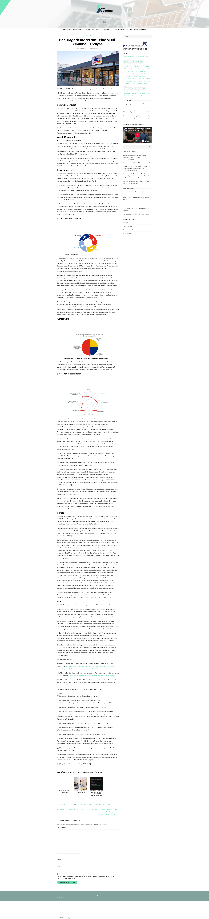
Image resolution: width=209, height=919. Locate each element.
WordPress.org (127, 233)
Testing (149, 93)
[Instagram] (104, 22)
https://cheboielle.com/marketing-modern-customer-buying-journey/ (92, 676)
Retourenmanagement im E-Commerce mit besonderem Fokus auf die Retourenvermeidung (134, 157)
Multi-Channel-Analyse (130, 78)
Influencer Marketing (141, 71)
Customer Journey (144, 64)
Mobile (135, 76)
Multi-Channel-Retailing (91, 804)
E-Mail (59, 859)
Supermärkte (141, 93)
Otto (145, 83)
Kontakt (76, 895)
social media (136, 91)
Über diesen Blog (93, 895)
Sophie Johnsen (95, 48)
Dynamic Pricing (137, 66)
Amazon (126, 59)
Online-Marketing (137, 81)
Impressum (61, 895)
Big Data (126, 61)
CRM (137, 64)
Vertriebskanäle (135, 96)
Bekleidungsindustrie (140, 59)
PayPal (125, 86)
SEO (144, 88)
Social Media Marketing (130, 93)
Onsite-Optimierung (137, 83)
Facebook (148, 69)
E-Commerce (88, 35)
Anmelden (125, 222)
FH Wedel (102, 895)
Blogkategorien (78, 30)
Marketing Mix (127, 76)
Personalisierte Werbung (136, 86)
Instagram (83, 895)
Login (108, 895)
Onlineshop (127, 83)
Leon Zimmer (126, 155)
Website (59, 866)
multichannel (127, 81)
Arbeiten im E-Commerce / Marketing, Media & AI (117, 30)
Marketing (145, 74)
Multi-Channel (142, 76)
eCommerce (141, 69)
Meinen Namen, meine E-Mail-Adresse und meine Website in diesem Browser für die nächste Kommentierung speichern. (86, 877)
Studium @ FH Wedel (92, 30)
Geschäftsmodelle (128, 71)
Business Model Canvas (137, 61)
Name (59, 852)
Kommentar (61, 828)
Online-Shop (147, 81)
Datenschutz (127, 66)
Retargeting (138, 88)
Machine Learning (135, 74)
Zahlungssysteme (145, 96)
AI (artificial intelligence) (142, 56)
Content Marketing (129, 64)
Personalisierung (128, 88)
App (131, 59)
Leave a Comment (106, 804)
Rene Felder (126, 163)
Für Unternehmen (140, 30)
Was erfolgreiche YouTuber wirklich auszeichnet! (136, 214)
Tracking (126, 96)
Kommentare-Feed (128, 230)
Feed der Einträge (127, 226)
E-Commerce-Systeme (130, 69)
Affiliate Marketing (129, 56)
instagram (126, 74)
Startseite (67, 30)
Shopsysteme (127, 91)
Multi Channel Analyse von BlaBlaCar (141, 163)
